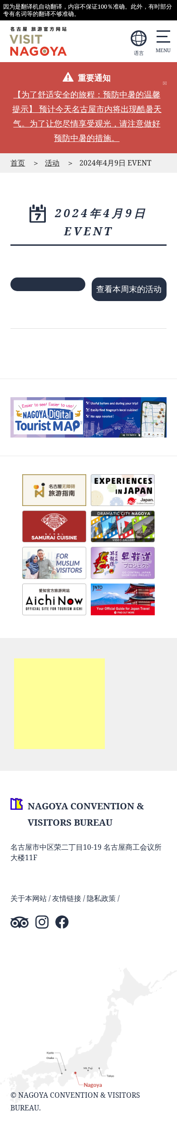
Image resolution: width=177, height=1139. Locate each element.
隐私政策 (101, 898)
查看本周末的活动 (129, 288)
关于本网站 (28, 898)
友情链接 (66, 898)
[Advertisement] (59, 703)
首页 (17, 163)
